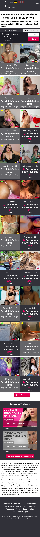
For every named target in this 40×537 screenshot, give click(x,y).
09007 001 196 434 (16, 423)
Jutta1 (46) (30, 65)
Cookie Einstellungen (20, 511)
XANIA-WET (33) (9, 131)
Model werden (29, 506)
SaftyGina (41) (30, 343)
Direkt (26, 30)
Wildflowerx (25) (30, 237)
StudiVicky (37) (10, 343)
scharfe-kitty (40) (10, 166)
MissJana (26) (30, 98)
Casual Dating (28, 509)
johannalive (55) (30, 202)
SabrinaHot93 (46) (10, 308)
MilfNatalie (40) (10, 379)
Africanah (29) (9, 202)
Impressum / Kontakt (12, 503)
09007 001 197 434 (16, 446)
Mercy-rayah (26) (10, 65)
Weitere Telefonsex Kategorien (20, 456)
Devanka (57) (10, 98)
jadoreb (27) (30, 308)
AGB (23, 503)
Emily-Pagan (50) (30, 131)
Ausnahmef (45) (10, 237)
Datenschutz (31, 503)
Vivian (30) (10, 272)
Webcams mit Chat (13, 509)
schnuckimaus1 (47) (30, 166)
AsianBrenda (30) (30, 272)
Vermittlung (34, 30)
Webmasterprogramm (13, 506)
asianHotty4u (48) (30, 379)
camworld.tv (27, 474)
